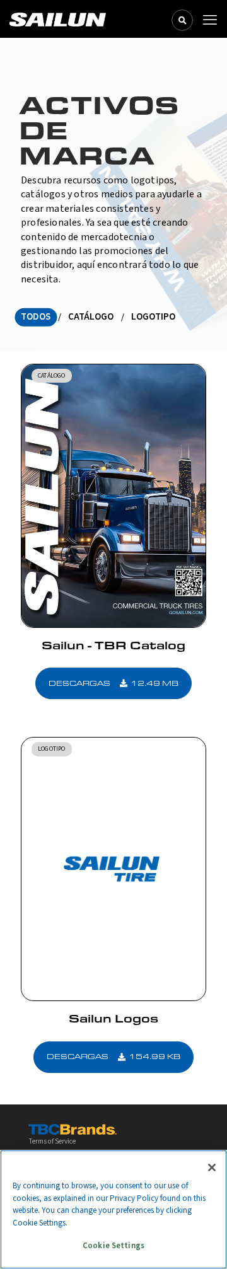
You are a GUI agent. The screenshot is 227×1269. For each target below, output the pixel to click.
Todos (35, 316)
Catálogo (91, 316)
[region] (113, 1209)
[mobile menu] (210, 20)
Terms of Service (52, 1141)
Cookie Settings (113, 1245)
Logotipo (153, 316)
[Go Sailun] (57, 19)
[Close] (212, 1167)
